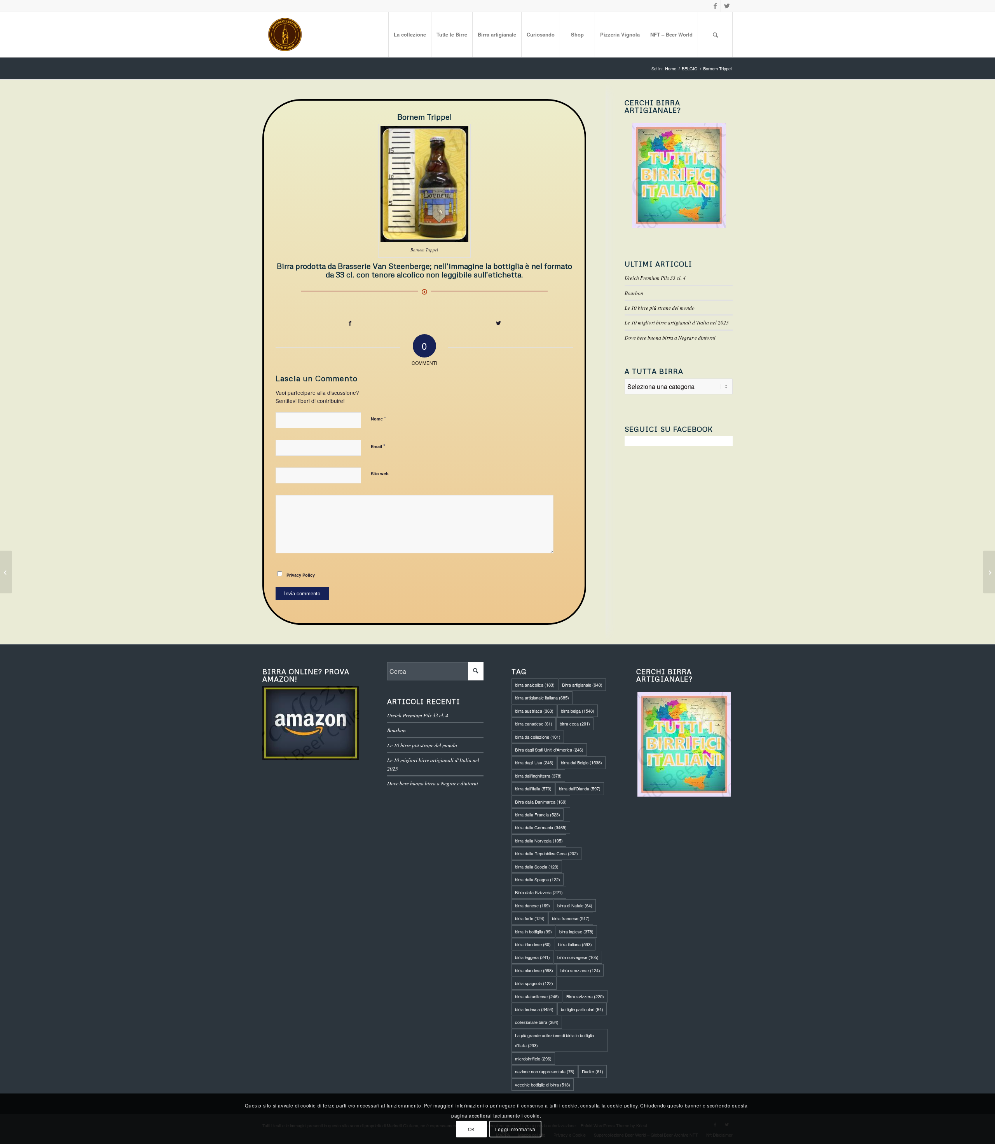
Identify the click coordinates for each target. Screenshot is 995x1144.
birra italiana (575, 944)
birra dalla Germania (541, 827)
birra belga (577, 711)
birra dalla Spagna (537, 879)
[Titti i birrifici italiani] (684, 744)
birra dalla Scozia (537, 866)
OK (471, 1128)
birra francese (571, 918)
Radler (592, 1071)
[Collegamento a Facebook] (715, 6)
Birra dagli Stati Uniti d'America (549, 749)
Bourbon (634, 292)
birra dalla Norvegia (539, 840)
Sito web (380, 473)
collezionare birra (537, 1022)
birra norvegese (578, 957)
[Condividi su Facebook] (350, 323)
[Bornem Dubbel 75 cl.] (989, 572)
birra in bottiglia (533, 931)
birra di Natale (574, 905)
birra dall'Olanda (579, 788)
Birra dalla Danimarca (541, 802)
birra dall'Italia (533, 788)
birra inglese (576, 931)
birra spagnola (534, 983)
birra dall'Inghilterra (538, 776)
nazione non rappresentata (544, 1071)
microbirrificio (533, 1058)
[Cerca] (715, 34)
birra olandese (534, 970)
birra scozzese (580, 970)
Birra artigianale (582, 685)
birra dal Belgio (581, 762)
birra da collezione (537, 737)
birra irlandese (533, 944)
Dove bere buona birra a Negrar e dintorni (670, 337)
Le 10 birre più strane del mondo (660, 307)
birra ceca (575, 723)
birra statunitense (537, 996)
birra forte (530, 918)
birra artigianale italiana (542, 697)
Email (378, 446)
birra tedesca (534, 1009)
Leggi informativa (515, 1128)
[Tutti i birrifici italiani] (679, 175)
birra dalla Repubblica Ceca (546, 853)
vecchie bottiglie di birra (542, 1084)
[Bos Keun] (6, 572)
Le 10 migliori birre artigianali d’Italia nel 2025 (677, 322)
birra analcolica (535, 685)
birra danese (532, 905)
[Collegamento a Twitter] (727, 6)
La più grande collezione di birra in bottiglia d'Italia (554, 1040)
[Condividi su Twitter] (498, 323)
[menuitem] (409, 34)
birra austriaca (534, 711)
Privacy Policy (300, 575)
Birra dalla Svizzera (539, 892)
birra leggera (532, 957)
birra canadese (533, 723)
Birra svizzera (585, 996)
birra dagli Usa (534, 762)
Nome (378, 418)
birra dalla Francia (537, 814)
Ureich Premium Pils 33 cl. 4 (655, 277)
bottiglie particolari (582, 1009)
